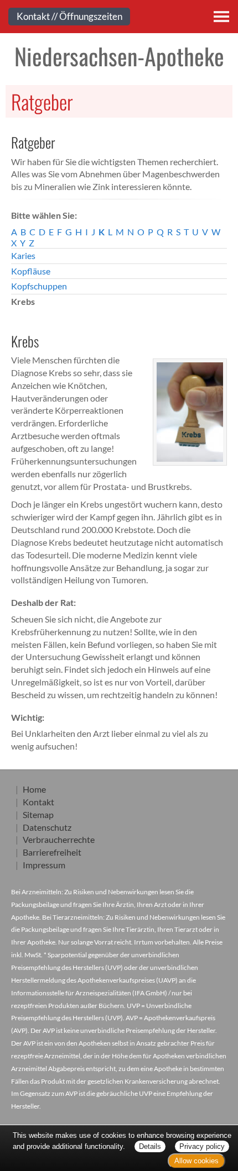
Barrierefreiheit (52, 852)
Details (150, 1146)
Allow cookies (196, 1161)
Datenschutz (47, 827)
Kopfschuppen (39, 286)
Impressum (44, 864)
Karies (23, 255)
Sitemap (38, 814)
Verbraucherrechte (59, 839)
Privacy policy (202, 1146)
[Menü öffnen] (221, 16)
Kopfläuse (30, 271)
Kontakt (38, 802)
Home (34, 789)
